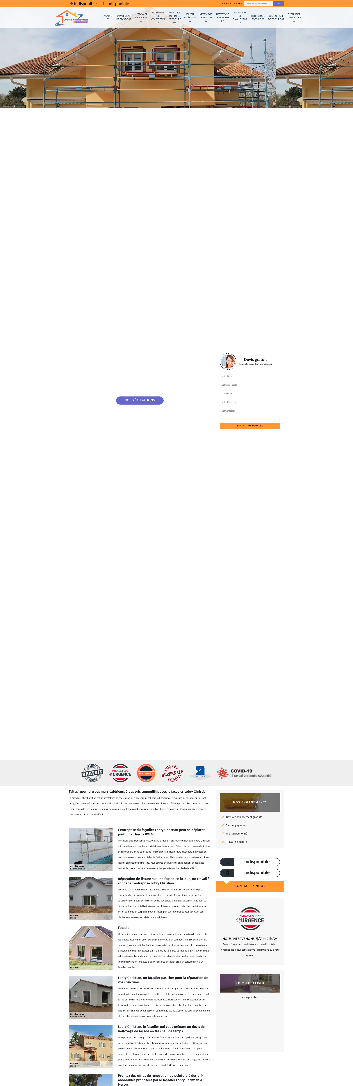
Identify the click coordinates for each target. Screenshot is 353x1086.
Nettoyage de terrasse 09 (222, 17)
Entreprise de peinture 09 (294, 17)
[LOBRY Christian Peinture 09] (72, 17)
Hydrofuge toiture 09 (258, 18)
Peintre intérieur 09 (190, 17)
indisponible (85, 4)
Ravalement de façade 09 (123, 18)
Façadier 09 (108, 18)
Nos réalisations (140, 400)
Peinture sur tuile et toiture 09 (174, 17)
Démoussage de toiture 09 (276, 18)
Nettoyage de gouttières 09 (158, 17)
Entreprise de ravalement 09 (240, 17)
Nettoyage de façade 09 (141, 17)
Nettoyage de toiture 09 (205, 17)
